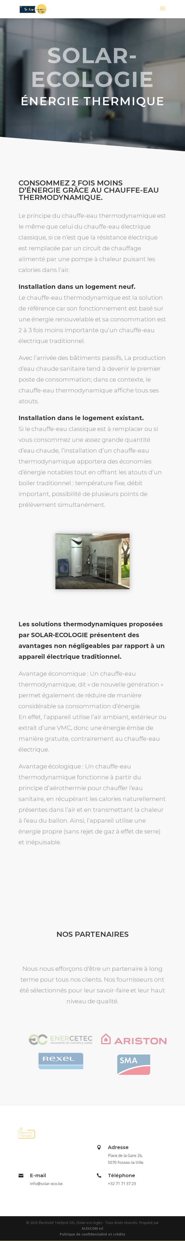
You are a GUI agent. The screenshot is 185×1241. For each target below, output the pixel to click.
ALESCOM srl (92, 1228)
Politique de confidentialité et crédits (92, 1234)
